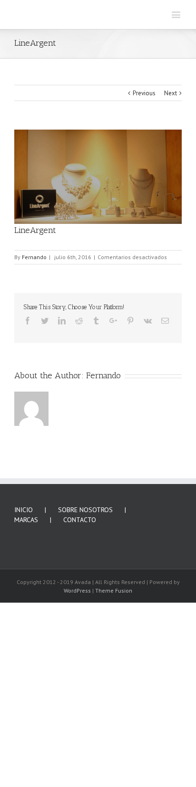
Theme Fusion (113, 758)
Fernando (34, 424)
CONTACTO (79, 687)
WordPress (77, 758)
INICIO (23, 677)
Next (170, 261)
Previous (144, 261)
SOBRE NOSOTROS (85, 677)
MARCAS (26, 687)
